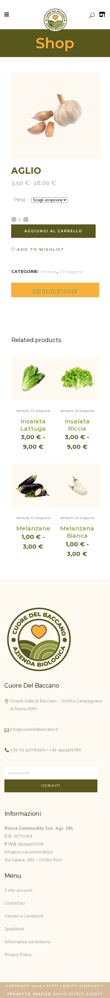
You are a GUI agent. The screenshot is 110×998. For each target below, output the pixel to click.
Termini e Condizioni (23, 916)
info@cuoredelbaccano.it (34, 730)
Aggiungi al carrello (53, 231)
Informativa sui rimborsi (27, 942)
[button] (37, 249)
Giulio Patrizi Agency (78, 994)
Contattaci (14, 903)
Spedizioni (14, 929)
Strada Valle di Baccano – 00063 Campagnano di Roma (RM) (56, 705)
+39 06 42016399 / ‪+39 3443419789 (45, 750)
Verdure (48, 271)
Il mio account (18, 890)
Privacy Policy (17, 955)
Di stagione (71, 271)
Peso (20, 199)
